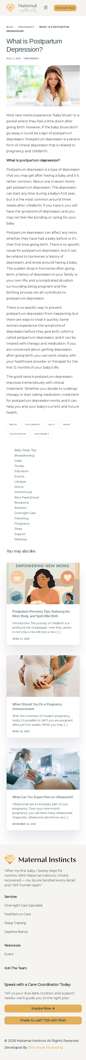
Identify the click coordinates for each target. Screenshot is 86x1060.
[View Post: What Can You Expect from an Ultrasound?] (43, 769)
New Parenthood (26, 497)
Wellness (20, 539)
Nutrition (20, 508)
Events (19, 476)
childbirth (32, 424)
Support (20, 534)
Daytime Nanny (16, 932)
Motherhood (23, 492)
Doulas (19, 466)
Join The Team (15, 968)
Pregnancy (31, 58)
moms (66, 424)
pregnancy (41, 434)
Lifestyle (20, 482)
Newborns (21, 502)
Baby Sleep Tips (25, 450)
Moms (18, 487)
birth (13, 424)
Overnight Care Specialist (23, 905)
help (51, 424)
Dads (18, 461)
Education (21, 471)
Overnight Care (25, 513)
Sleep (18, 529)
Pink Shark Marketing (45, 1047)
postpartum (29, 160)
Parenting (21, 518)
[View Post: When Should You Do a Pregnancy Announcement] (43, 676)
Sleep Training (15, 923)
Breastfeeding (24, 455)
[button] (45, 8)
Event (9, 954)
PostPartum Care (17, 914)
